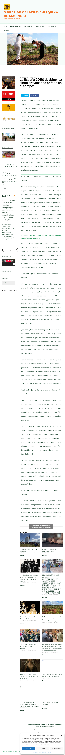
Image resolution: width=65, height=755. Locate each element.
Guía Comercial (52, 26)
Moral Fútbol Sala (7, 148)
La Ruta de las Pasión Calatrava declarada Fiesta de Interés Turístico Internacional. (29, 704)
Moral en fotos (40, 26)
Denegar (42, 748)
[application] (8, 262)
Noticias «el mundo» (6, 196)
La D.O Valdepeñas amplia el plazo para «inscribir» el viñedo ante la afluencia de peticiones (52, 619)
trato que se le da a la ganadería (48, 334)
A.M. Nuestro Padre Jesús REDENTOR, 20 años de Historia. (28, 646)
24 (3, 182)
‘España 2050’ (28, 101)
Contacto (6, 30)
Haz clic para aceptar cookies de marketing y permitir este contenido (41, 526)
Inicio (5, 26)
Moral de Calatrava (15, 26)
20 (9, 179)
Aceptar (28, 748)
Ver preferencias (56, 748)
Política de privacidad (46, 752)
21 (11, 179)
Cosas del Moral (28, 26)
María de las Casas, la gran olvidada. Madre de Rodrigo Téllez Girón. (29, 676)
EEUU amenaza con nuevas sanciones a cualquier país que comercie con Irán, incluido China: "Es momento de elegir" (8, 210)
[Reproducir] (4, 264)
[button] (62, 735)
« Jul (5, 187)
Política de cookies (36, 752)
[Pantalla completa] (14, 264)
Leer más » (22, 555)
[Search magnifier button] (16, 250)
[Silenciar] (13, 264)
